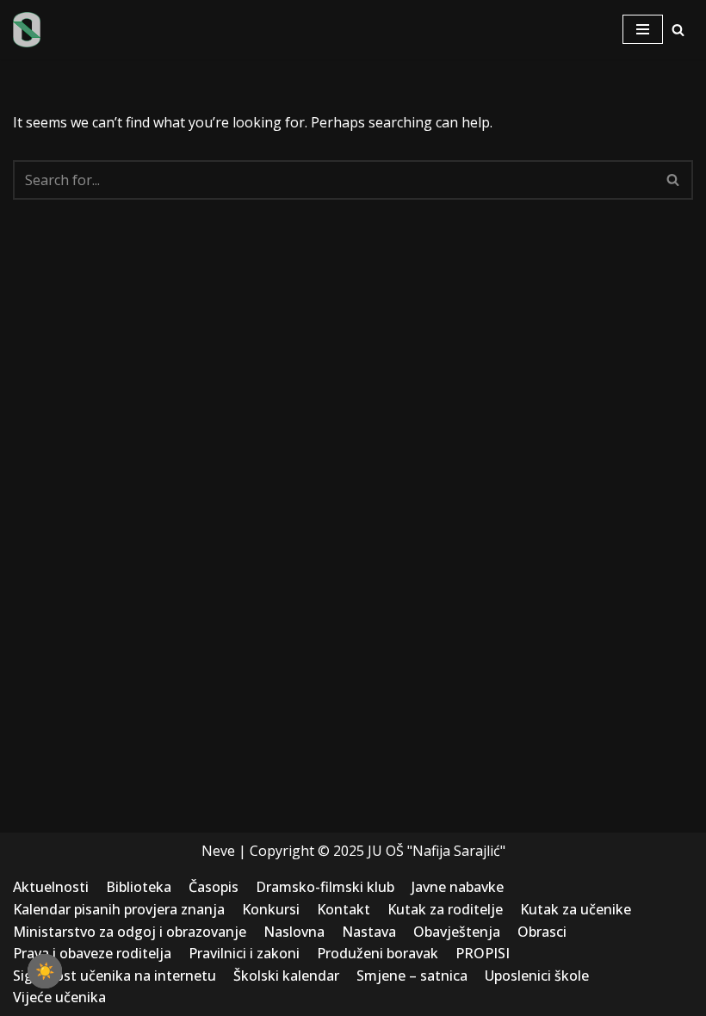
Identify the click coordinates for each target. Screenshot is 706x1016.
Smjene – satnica (412, 975)
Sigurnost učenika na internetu (114, 975)
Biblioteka (138, 886)
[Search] (678, 29)
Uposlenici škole (537, 975)
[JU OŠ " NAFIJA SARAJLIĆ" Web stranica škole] (26, 29)
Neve (218, 850)
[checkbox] (45, 971)
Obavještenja (456, 931)
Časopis (213, 886)
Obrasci (542, 931)
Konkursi (271, 909)
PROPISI (482, 953)
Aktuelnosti (51, 886)
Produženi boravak (377, 953)
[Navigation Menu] (642, 29)
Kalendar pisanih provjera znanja (119, 909)
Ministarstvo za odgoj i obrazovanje (129, 931)
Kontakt (343, 909)
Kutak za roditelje (445, 909)
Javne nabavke (458, 886)
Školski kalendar (286, 975)
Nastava (369, 931)
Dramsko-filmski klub (325, 886)
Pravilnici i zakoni (244, 953)
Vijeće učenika (59, 997)
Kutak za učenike (575, 909)
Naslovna (294, 931)
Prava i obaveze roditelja (92, 953)
